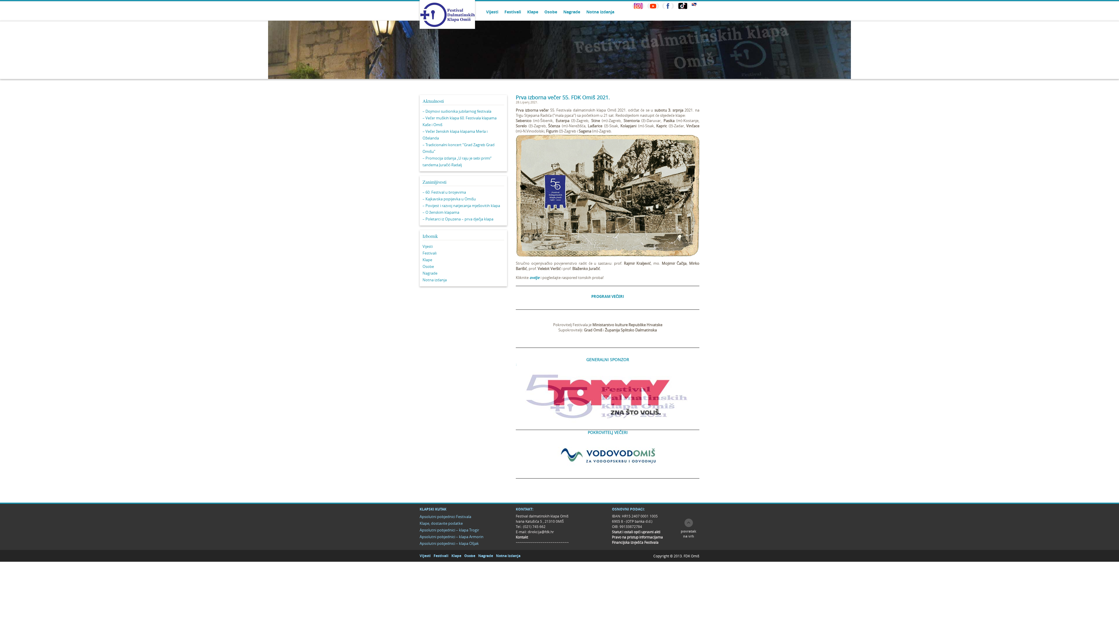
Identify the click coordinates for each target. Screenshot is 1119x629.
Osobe (550, 12)
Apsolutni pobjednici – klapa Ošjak (449, 543)
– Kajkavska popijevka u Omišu (449, 199)
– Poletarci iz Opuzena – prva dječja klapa (458, 219)
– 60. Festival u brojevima (444, 192)
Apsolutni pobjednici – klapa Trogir (449, 530)
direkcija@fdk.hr (541, 531)
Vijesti (492, 12)
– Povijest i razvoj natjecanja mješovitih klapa (461, 205)
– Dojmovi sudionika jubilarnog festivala (457, 111)
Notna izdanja (600, 12)
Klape (532, 12)
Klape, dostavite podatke (441, 523)
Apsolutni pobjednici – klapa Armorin (451, 536)
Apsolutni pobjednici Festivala (445, 516)
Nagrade (571, 12)
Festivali (512, 12)
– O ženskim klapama (441, 212)
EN (694, 4)
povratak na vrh (688, 534)
